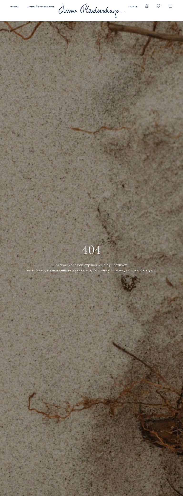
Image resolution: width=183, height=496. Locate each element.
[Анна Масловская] (91, 10)
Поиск (133, 6)
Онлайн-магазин (41, 6)
